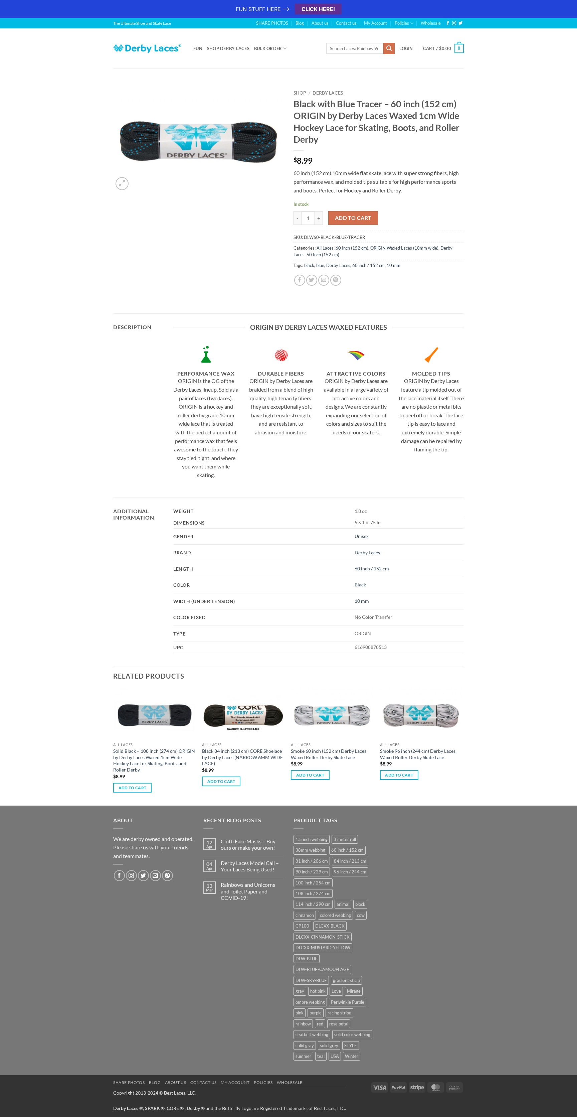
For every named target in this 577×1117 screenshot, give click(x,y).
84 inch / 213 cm (350, 861)
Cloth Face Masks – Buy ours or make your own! (248, 844)
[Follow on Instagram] (454, 23)
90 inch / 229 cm (312, 871)
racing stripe (339, 1012)
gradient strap (346, 980)
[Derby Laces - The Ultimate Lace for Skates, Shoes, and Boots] (148, 48)
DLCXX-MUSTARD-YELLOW (323, 947)
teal (321, 1056)
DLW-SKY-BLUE (311, 980)
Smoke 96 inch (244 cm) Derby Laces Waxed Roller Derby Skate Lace (417, 754)
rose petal (338, 1023)
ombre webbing (310, 1002)
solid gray (305, 1045)
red (320, 1023)
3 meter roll (345, 839)
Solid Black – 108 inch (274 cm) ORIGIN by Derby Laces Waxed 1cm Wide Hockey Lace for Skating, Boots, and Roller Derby (154, 760)
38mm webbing (310, 850)
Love (336, 991)
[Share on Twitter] (311, 280)
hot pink (318, 991)
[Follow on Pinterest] (167, 875)
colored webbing (335, 915)
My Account (375, 23)
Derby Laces (328, 93)
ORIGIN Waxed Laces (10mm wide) (404, 248)
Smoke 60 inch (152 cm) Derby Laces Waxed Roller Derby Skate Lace (328, 754)
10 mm (393, 265)
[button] (122, 183)
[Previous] (114, 746)
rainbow (303, 1023)
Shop (300, 93)
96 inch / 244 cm (350, 871)
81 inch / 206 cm (312, 861)
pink (300, 1012)
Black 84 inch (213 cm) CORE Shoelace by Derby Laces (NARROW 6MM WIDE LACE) (242, 757)
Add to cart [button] (133, 788)
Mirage (354, 991)
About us (320, 23)
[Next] (462, 746)
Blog (300, 23)
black (309, 265)
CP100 (302, 926)
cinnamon (305, 915)
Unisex (362, 536)
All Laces (325, 248)
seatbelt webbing (312, 1034)
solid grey (329, 1045)
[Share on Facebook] (299, 280)
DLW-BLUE (307, 958)
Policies (402, 23)
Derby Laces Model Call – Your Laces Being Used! (250, 866)
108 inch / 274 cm (313, 893)
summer (303, 1056)
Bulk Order (268, 48)
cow (361, 915)
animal (343, 904)
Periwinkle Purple (347, 1002)
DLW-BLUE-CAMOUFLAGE (322, 969)
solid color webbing (352, 1034)
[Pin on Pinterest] (335, 280)
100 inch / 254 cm (313, 882)
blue (320, 265)
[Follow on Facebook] (448, 23)
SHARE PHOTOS (272, 23)
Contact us (346, 23)
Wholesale (431, 23)
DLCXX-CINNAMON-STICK (323, 937)
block (360, 904)
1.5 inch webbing (312, 839)
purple (316, 1012)
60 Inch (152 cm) (352, 248)
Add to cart (353, 218)
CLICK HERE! (318, 9)
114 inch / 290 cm (313, 904)
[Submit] (389, 48)
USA (335, 1056)
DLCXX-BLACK (330, 926)
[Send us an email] (155, 875)
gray (300, 991)
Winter (351, 1056)
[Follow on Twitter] (460, 23)
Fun (197, 48)
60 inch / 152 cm (368, 265)
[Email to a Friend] (323, 280)
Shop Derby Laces (228, 48)
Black (360, 584)
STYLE (350, 1045)
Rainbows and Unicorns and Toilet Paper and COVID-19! (248, 890)
